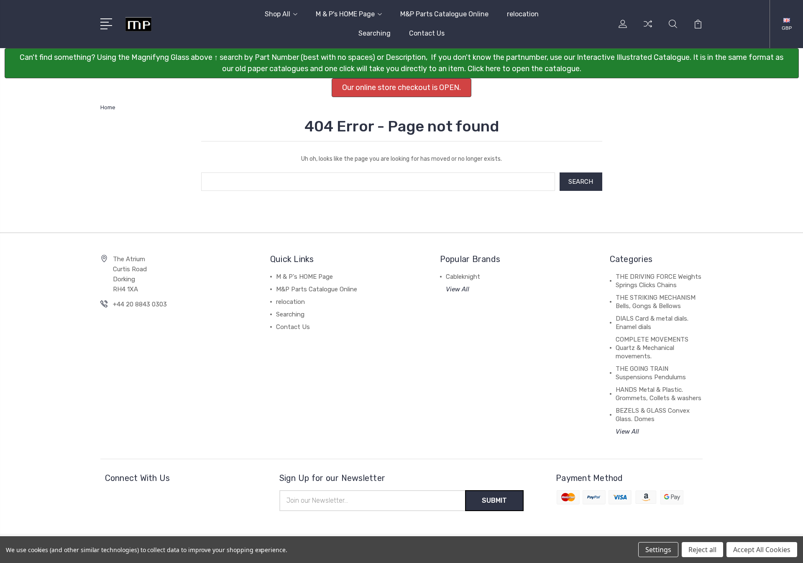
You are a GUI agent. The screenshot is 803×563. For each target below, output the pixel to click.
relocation (523, 14)
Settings (658, 549)
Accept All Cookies (761, 549)
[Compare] (647, 29)
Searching (374, 33)
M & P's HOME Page (345, 14)
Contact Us (427, 33)
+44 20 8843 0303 (140, 304)
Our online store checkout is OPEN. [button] (401, 87)
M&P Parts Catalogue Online (444, 14)
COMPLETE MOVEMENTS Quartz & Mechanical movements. (652, 348)
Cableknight (463, 276)
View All (457, 289)
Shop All (277, 14)
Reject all (702, 549)
